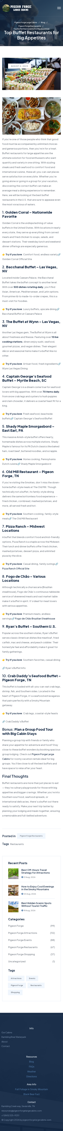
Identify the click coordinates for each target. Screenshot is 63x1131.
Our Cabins (6, 1032)
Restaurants (17, 844)
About (4, 1041)
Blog (31, 1061)
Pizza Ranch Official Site (15, 568)
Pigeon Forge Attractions (22, 932)
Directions (31, 1076)
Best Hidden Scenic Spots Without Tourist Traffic (36, 904)
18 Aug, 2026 (29, 910)
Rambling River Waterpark (13, 1037)
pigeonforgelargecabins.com (37, 1119)
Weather (31, 1071)
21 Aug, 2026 (29, 877)
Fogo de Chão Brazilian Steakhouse (35, 618)
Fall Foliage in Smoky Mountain (31, 1089)
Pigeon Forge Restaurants (31, 836)
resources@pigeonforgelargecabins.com (21, 1110)
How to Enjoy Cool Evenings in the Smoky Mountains (37, 888)
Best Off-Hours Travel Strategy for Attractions (35, 871)
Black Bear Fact (31, 1094)
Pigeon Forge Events (20, 940)
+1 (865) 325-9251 (10, 1115)
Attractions (16, 978)
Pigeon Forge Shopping (21, 954)
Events (32, 978)
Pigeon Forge (16, 925)
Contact (5, 1046)
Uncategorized (16, 961)
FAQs (31, 1066)
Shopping (15, 992)
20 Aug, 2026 (30, 894)
